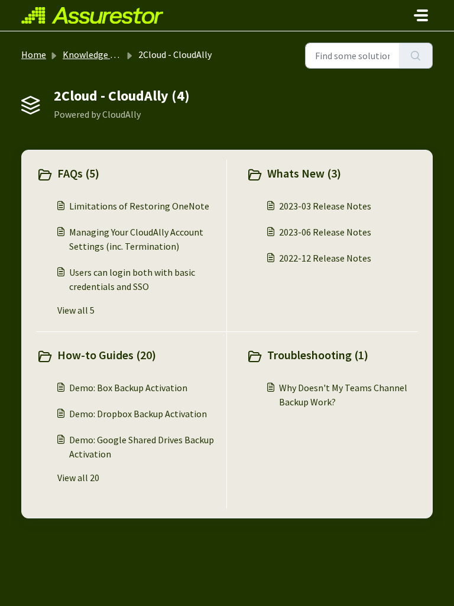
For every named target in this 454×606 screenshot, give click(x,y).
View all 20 (78, 477)
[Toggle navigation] (421, 15)
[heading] (129, 175)
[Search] (416, 56)
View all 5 (76, 310)
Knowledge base (96, 54)
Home (33, 54)
